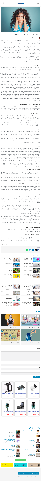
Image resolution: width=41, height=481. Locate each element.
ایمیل (39, 367)
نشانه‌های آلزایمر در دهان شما (7, 258)
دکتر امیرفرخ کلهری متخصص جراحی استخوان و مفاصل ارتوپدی (28, 431)
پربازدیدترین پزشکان (34, 428)
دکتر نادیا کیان (13, 431)
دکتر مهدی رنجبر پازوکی (32, 440)
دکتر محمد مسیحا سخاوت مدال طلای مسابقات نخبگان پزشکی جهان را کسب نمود (27, 304)
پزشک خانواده (13, 445)
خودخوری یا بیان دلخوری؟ (29, 268)
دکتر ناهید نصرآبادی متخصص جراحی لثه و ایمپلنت (9, 454)
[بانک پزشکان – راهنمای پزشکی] (20, 3)
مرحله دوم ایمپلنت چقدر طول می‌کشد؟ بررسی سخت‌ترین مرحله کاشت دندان (7, 287)
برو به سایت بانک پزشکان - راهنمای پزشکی (28, 473)
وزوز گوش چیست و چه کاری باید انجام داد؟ (27, 34)
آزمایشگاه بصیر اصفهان (32, 454)
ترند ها (38, 282)
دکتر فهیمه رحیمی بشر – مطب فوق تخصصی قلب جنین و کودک (8, 450)
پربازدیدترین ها (36, 255)
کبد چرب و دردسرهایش (8, 263)
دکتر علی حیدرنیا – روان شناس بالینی (30, 449)
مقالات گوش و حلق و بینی (22, 38)
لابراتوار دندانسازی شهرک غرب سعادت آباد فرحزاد (28, 436)
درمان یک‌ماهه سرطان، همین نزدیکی (27, 258)
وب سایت (39, 371)
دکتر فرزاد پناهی (33, 445)
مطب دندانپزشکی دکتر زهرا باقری (10, 435)
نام (39, 363)
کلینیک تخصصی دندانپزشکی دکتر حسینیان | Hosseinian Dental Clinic (9, 440)
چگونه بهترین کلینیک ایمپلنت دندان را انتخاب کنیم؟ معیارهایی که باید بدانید (27, 287)
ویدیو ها (38, 311)
